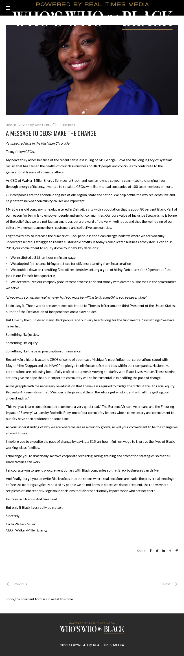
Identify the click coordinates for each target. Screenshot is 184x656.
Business (68, 125)
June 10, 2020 (16, 125)
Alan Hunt (42, 125)
